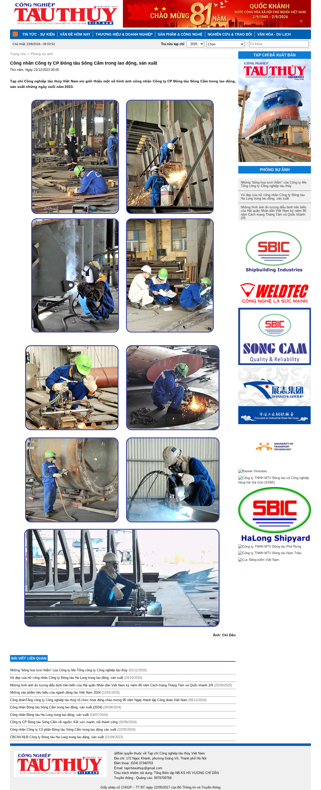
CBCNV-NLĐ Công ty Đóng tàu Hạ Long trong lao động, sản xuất (57, 737)
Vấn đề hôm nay (75, 34)
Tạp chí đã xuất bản (275, 55)
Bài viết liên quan (28, 658)
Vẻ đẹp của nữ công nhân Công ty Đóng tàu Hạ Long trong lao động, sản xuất (66, 678)
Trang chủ (18, 54)
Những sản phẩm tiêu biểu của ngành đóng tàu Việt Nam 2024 (55, 692)
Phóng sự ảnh (42, 54)
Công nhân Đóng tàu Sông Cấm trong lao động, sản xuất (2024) (56, 707)
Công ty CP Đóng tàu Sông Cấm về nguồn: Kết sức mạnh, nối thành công (64, 722)
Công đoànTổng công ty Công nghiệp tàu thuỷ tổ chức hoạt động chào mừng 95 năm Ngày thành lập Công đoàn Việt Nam (98, 700)
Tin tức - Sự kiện (38, 34)
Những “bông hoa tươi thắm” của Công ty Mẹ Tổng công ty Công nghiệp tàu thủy (69, 670)
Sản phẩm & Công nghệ (180, 34)
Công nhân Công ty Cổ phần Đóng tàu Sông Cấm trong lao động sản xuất (63, 729)
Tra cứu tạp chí (172, 44)
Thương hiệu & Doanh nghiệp (124, 34)
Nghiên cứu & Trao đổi (230, 34)
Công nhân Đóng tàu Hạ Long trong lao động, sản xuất (49, 715)
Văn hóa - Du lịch (274, 34)
